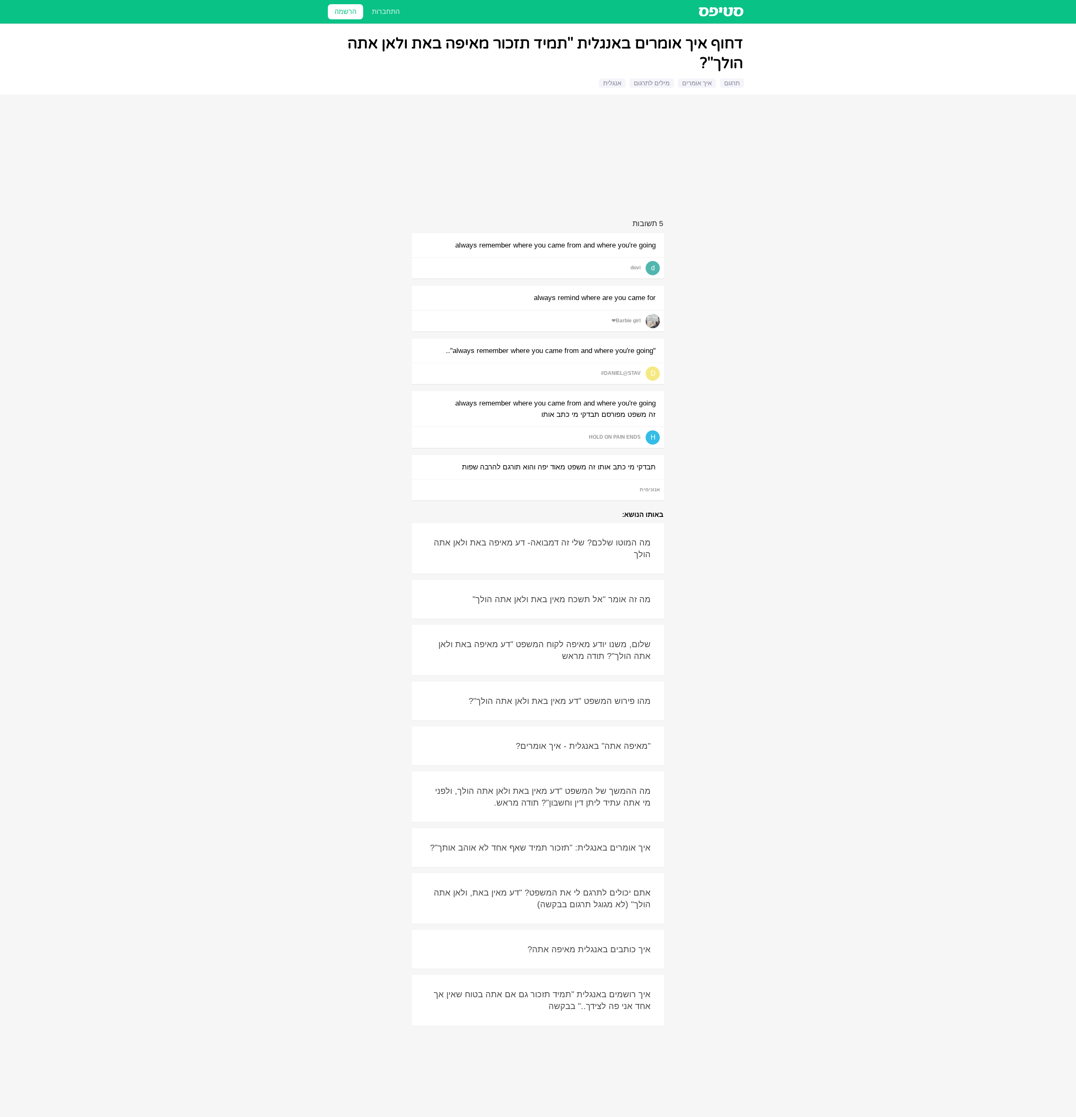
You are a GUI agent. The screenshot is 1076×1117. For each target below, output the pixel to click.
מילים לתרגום (652, 83)
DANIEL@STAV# (621, 373)
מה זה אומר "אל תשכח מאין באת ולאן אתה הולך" (561, 599)
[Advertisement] (539, 158)
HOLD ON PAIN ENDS (615, 437)
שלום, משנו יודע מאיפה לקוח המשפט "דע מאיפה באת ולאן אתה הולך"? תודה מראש (544, 650)
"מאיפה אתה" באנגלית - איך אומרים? (583, 746)
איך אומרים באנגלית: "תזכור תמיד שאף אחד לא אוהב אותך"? (540, 847)
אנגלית (612, 83)
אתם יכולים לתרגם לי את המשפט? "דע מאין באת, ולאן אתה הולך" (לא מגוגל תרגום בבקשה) (542, 898)
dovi (635, 268)
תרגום (732, 83)
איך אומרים (697, 83)
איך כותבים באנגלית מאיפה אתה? (589, 949)
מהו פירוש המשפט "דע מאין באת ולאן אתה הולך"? (560, 701)
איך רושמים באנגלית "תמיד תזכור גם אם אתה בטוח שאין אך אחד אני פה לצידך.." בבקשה (542, 1000)
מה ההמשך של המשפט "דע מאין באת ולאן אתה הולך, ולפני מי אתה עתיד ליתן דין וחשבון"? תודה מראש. (543, 796)
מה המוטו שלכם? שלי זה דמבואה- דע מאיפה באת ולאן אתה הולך (542, 548)
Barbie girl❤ (626, 321)
